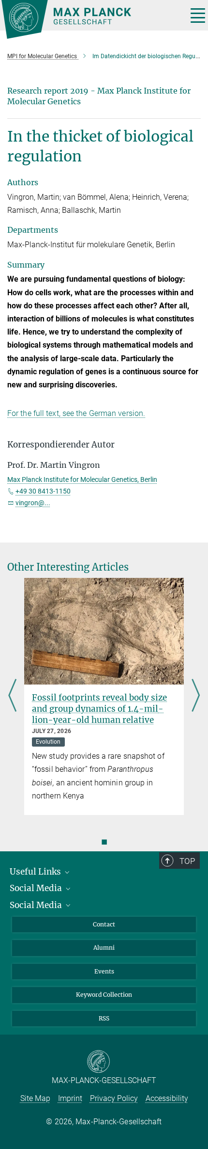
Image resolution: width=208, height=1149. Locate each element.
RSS (104, 1018)
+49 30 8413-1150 (43, 491)
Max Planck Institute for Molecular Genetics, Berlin (82, 479)
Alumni (104, 947)
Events (104, 971)
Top (187, 861)
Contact (104, 924)
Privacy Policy (114, 1098)
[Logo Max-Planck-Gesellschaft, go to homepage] (90, 19)
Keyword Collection (104, 994)
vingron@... (32, 503)
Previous (12, 696)
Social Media (37, 888)
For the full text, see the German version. (76, 413)
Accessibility (167, 1098)
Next (195, 696)
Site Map (35, 1098)
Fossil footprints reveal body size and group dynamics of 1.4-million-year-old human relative (99, 708)
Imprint (70, 1098)
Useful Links (36, 872)
